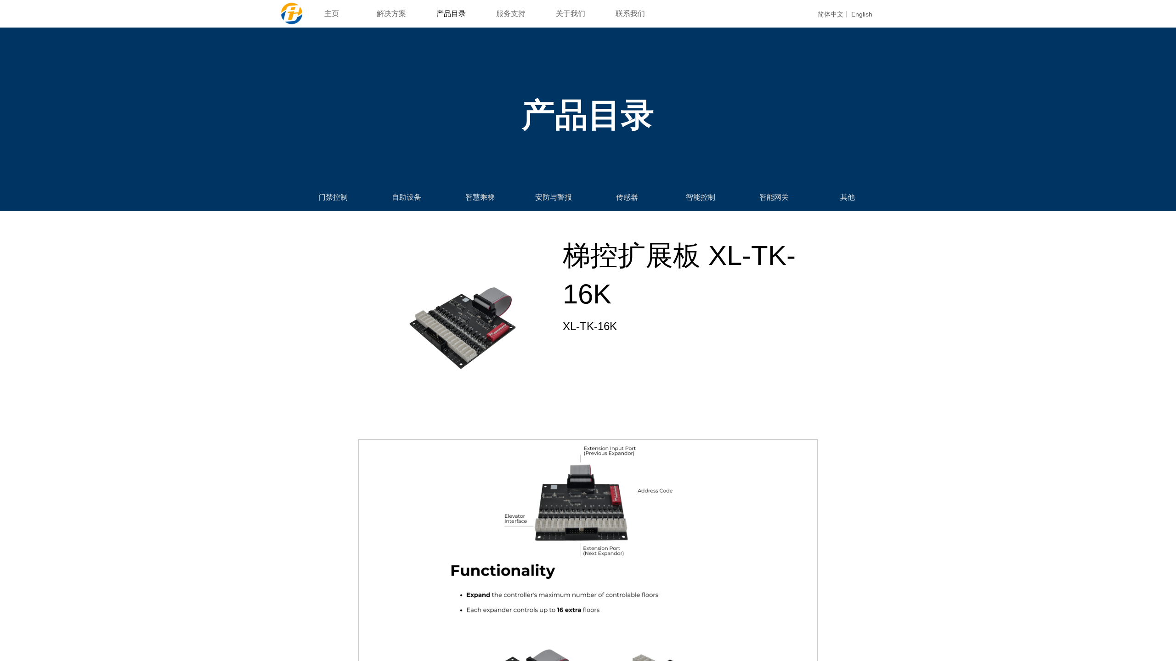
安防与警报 (553, 197)
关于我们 (570, 13)
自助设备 (406, 197)
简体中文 (830, 14)
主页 (331, 13)
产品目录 (451, 13)
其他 (847, 197)
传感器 (627, 197)
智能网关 (774, 197)
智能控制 (700, 197)
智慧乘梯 (480, 197)
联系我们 (630, 13)
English (861, 14)
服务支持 (511, 13)
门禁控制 (333, 197)
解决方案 (391, 13)
